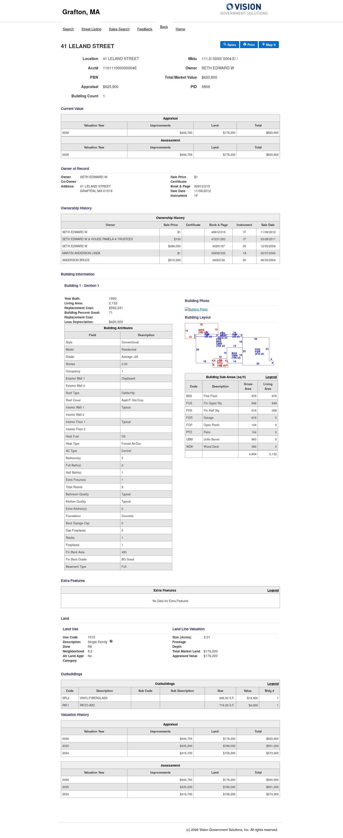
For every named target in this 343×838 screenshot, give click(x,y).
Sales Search (119, 28)
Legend (271, 376)
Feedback (144, 28)
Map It (270, 44)
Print (250, 44)
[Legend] (111, 641)
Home (180, 28)
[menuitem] (68, 27)
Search (68, 28)
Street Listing (91, 28)
